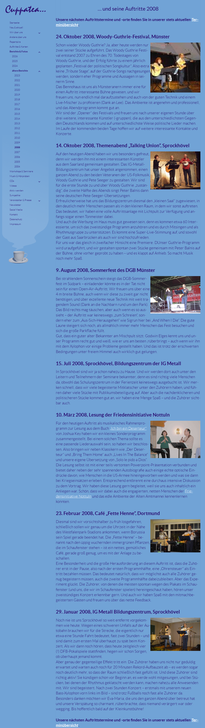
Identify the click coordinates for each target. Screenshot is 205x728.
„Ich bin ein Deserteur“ (128, 428)
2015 (17, 113)
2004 (17, 166)
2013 (17, 123)
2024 (15, 66)
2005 (17, 161)
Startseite (14, 22)
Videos (13, 185)
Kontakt (14, 214)
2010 (17, 137)
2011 (17, 133)
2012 (17, 128)
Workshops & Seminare (21, 171)
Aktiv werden (16, 190)
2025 (15, 61)
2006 (17, 157)
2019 (17, 94)
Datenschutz (16, 219)
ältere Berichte (20, 70)
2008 (17, 147)
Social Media (16, 209)
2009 (17, 142)
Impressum (15, 224)
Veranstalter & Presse (20, 200)
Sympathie (15, 195)
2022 (17, 80)
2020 (17, 90)
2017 (17, 104)
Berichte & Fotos (19, 51)
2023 (17, 75)
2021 (17, 85)
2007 (17, 152)
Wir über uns (16, 32)
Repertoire (15, 42)
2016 (17, 109)
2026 (15, 56)
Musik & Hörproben (19, 176)
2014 (17, 118)
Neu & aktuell (16, 27)
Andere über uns (18, 37)
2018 (17, 99)
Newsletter (15, 205)
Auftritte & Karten (19, 46)
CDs (12, 181)
